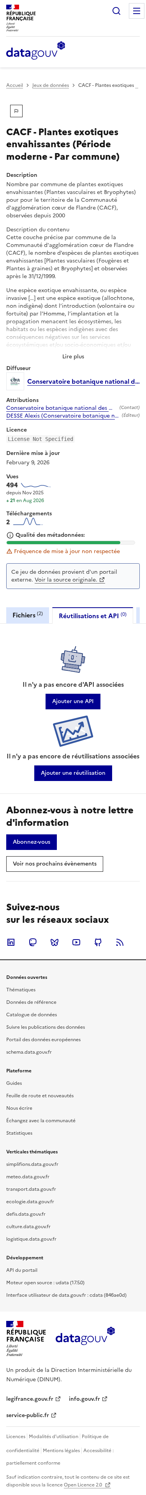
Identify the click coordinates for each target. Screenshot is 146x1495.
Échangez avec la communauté (41, 1120)
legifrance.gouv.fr (29, 1399)
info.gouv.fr (84, 1399)
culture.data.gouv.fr (28, 1226)
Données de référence (31, 1002)
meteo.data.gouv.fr (27, 1176)
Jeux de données (50, 85)
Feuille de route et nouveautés (40, 1095)
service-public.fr (27, 1415)
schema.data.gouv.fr (29, 1052)
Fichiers (27, 615)
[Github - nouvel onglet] (98, 942)
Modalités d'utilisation (53, 1436)
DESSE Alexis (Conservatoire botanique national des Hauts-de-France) (62, 416)
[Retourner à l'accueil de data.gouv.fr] (35, 51)
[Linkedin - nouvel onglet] (11, 942)
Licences (15, 1436)
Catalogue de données (31, 1014)
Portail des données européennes (43, 1039)
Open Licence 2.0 (83, 1484)
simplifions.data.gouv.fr (32, 1164)
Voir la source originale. (66, 580)
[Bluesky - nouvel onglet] (54, 942)
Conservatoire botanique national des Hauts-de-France (61, 408)
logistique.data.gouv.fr (31, 1239)
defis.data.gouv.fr (26, 1214)
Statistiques (19, 1133)
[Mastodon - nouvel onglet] (32, 942)
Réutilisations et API (93, 616)
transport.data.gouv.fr (31, 1189)
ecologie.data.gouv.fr (30, 1201)
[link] (73, 701)
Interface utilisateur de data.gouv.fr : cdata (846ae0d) (66, 1295)
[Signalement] (16, 111)
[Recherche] (116, 11)
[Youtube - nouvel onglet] (76, 942)
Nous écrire (19, 1108)
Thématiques (20, 989)
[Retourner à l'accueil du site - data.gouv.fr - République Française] (85, 1338)
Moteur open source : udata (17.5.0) (45, 1282)
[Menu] (136, 11)
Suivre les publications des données (45, 1027)
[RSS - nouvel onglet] (120, 942)
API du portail (21, 1270)
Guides (14, 1083)
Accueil (14, 85)
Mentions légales (61, 1450)
